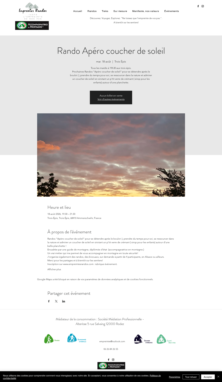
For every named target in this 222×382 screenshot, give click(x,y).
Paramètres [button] (174, 376)
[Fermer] (218, 377)
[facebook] (198, 6)
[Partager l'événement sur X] (56, 301)
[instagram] (202, 6)
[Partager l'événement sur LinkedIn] (63, 301)
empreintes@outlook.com (112, 341)
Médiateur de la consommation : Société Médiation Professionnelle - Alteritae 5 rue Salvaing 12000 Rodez (100, 321)
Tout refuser (191, 376)
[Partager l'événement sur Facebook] (48, 301)
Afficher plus (54, 269)
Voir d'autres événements (111, 99)
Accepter (208, 376)
